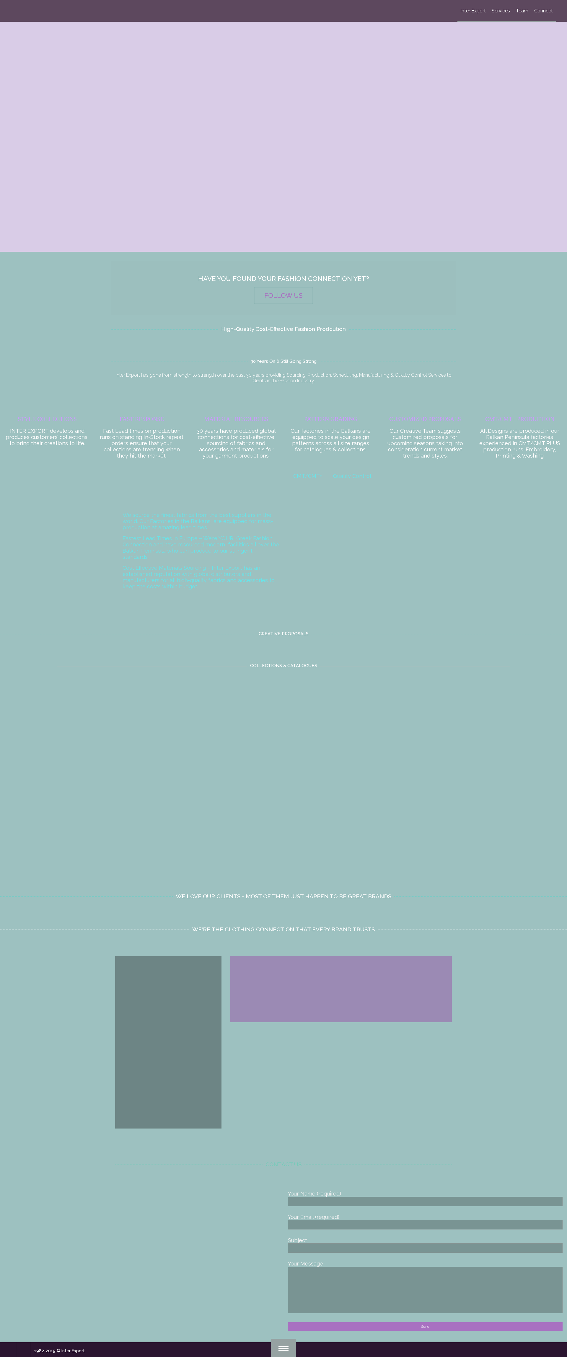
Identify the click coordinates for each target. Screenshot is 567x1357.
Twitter (363, 1053)
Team (522, 11)
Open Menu (283, 1348)
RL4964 (284, 756)
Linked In (340, 1053)
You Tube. (362, 1059)
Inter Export (473, 11)
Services (501, 11)
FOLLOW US (283, 295)
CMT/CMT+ (307, 476)
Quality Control (352, 476)
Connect (543, 11)
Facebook (250, 1059)
